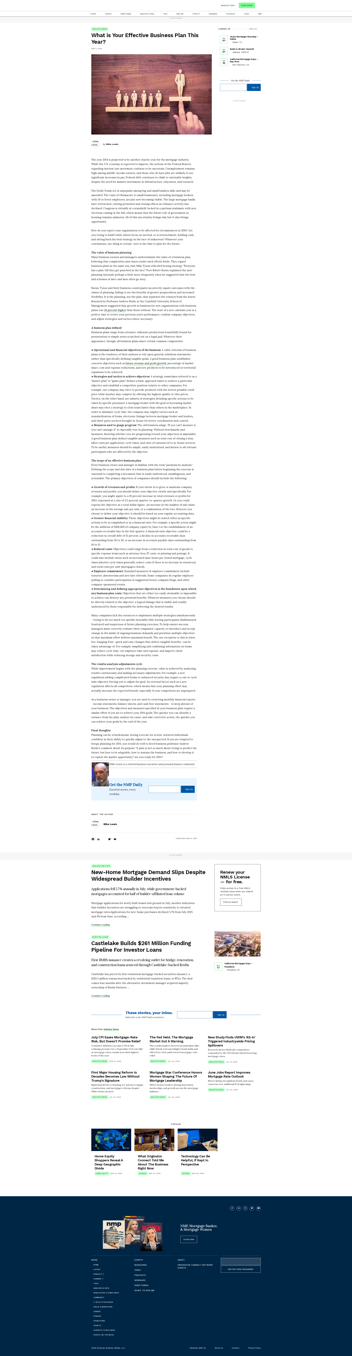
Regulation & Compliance (106, 1293)
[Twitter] (109, 839)
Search (258, 6)
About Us (219, 1348)
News (94, 1260)
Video (246, 14)
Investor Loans (100, 937)
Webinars (213, 14)
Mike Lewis (112, 144)
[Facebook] (93, 839)
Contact (235, 1348)
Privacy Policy (254, 1348)
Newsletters (228, 5)
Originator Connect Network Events (195, 1266)
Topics (195, 14)
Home (96, 1265)
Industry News (99, 29)
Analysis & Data (147, 14)
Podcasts (230, 14)
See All (253, 29)
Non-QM (179, 14)
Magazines (140, 1265)
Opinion (142, 1173)
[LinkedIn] (98, 839)
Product (98, 1274)
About (181, 1260)
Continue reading (100, 924)
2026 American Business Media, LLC (108, 1348)
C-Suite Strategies (103, 1302)
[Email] (115, 839)
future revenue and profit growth (146, 363)
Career (97, 1311)
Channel (98, 1279)
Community (99, 1297)
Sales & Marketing (103, 1307)
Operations (99, 1321)
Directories (126, 14)
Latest (93, 14)
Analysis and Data (101, 866)
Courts (97, 1325)
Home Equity (102, 1173)
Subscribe (247, 5)
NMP (260, 14)
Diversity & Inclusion (104, 1330)
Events (108, 14)
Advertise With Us (197, 1348)
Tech (165, 14)
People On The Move (104, 1335)
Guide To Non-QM (144, 1290)
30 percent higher (115, 310)
